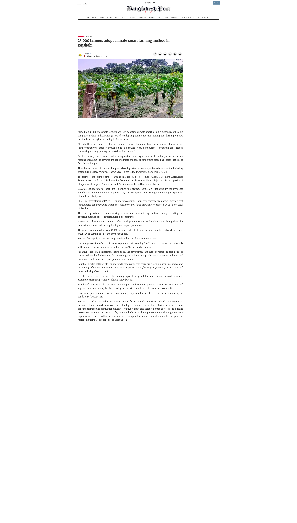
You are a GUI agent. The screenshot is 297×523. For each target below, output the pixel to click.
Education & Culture (187, 17)
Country (165, 17)
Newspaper (206, 17)
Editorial (132, 17)
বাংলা (154, 3)
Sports (117, 17)
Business (109, 17)
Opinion (124, 17)
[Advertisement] (148, 29)
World (102, 17)
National (94, 17)
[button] (79, 3)
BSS (89, 54)
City (159, 17)
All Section (174, 17)
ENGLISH (148, 3)
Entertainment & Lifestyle (146, 17)
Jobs (198, 17)
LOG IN (216, 2)
